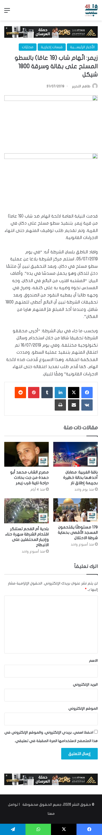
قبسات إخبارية (52, 47)
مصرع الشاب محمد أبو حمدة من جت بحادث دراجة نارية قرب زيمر (29, 477)
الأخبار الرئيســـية (82, 47)
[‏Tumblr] (47, 392)
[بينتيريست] (33, 392)
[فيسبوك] (87, 392)
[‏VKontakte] (87, 405)
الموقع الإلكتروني (83, 708)
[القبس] (91, 10)
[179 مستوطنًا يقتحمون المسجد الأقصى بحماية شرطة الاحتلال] (75, 510)
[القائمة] (7, 12)
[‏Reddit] (20, 392)
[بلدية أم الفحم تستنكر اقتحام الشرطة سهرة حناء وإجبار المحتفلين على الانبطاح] (26, 510)
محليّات (27, 47)
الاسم (93, 661)
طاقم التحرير (81, 86)
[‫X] (73, 392)
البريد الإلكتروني (85, 684)
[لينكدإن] (60, 392)
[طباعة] (60, 405)
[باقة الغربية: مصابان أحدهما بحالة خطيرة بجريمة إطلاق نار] (75, 454)
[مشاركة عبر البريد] (73, 405)
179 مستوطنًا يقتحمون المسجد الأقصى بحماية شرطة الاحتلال (78, 532)
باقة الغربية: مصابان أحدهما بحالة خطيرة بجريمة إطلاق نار (80, 477)
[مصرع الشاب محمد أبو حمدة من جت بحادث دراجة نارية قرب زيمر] (26, 454)
